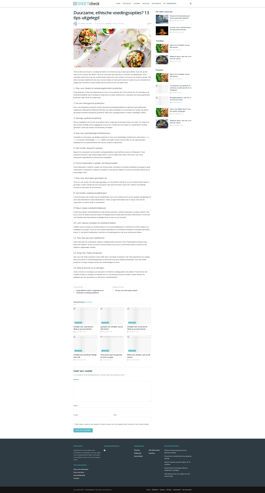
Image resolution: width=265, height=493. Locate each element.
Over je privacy (78, 472)
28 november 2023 (177, 102)
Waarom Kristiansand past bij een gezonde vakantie (180, 17)
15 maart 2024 (99, 24)
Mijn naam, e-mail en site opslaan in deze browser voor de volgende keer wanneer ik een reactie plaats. (112, 424)
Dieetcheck (91, 490)
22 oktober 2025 (106, 332)
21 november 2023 (177, 114)
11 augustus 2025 (134, 360)
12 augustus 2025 (107, 360)
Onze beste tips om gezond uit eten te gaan (111, 356)
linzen (148, 137)
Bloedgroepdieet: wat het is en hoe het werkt (180, 98)
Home (118, 3)
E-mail (76, 415)
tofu (74, 140)
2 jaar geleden (176, 50)
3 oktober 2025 (133, 332)
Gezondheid (156, 3)
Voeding (137, 3)
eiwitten (98, 140)
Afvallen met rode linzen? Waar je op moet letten (83, 328)
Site (115, 415)
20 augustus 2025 (80, 360)
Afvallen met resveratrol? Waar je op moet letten (137, 328)
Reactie (76, 379)
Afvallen (145, 3)
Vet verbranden (169, 3)
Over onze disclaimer (80, 469)
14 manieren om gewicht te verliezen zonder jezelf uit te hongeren (181, 88)
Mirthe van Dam (86, 24)
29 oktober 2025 (79, 332)
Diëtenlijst (127, 3)
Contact (76, 478)
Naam (76, 406)
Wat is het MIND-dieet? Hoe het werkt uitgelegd (180, 110)
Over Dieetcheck (79, 475)
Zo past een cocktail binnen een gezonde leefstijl (180, 28)
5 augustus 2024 (176, 92)
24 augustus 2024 (176, 79)
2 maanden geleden (177, 21)
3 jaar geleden (176, 61)
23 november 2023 (177, 125)
